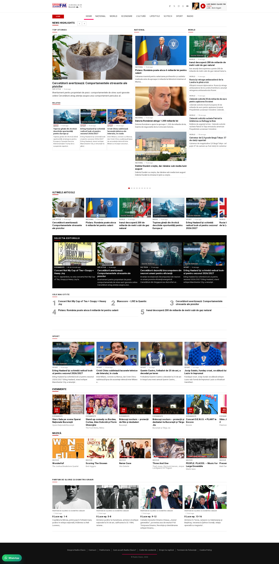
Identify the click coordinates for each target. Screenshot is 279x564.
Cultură (141, 16)
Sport (179, 16)
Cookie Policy (206, 550)
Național (100, 16)
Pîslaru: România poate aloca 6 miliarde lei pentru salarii (88, 310)
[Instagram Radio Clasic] (178, 6)
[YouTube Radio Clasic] (187, 6)
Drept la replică (166, 550)
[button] (209, 6)
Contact (92, 550)
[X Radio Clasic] (174, 6)
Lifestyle (155, 16)
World (113, 16)
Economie (126, 16)
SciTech (168, 16)
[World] (134, 188)
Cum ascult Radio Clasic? (124, 550)
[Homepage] (129, 188)
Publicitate (104, 550)
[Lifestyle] (142, 188)
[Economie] (137, 188)
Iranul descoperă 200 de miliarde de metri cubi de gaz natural (178, 310)
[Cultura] (139, 188)
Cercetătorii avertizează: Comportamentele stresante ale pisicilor (199, 303)
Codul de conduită (147, 550)
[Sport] (147, 188)
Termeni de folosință (186, 550)
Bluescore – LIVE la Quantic (131, 301)
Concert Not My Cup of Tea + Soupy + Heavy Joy (82, 303)
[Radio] (150, 188)
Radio (190, 16)
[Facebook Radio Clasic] (169, 6)
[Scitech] (145, 188)
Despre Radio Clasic (76, 550)
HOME (89, 16)
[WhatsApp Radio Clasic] (183, 6)
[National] (132, 188)
